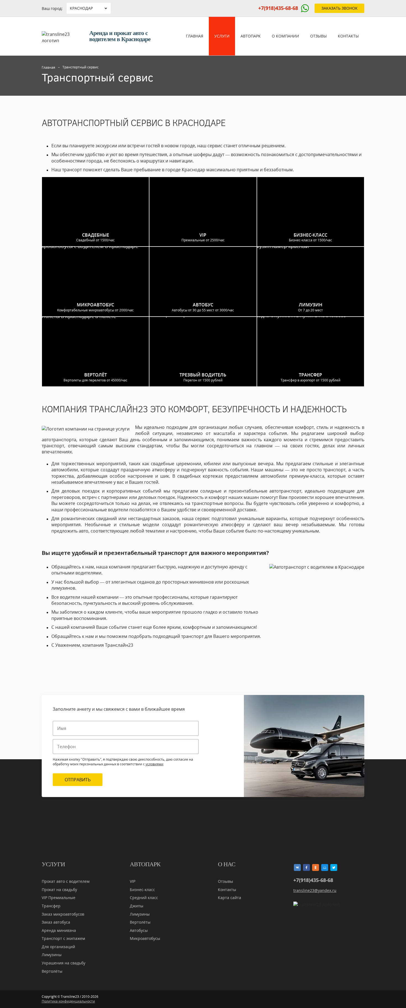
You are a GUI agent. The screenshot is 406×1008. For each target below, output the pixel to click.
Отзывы (318, 36)
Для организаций (58, 946)
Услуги (222, 36)
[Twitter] (333, 867)
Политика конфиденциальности (68, 1001)
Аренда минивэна (59, 930)
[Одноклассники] (315, 867)
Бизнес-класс (142, 889)
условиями (155, 764)
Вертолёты (52, 971)
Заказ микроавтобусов (63, 914)
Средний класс (144, 897)
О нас (226, 864)
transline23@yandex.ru (314, 890)
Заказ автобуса (56, 922)
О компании (285, 36)
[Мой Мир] (324, 867)
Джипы (136, 905)
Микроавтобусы (145, 938)
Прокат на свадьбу (59, 889)
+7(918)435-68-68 (278, 8)
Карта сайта (229, 897)
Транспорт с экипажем (63, 938)
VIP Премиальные (58, 897)
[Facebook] (306, 867)
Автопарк (251, 36)
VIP (132, 881)
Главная (194, 36)
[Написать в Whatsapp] (305, 8)
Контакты (348, 36)
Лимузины (52, 954)
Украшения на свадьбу (63, 963)
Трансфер (51, 905)
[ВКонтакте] (297, 867)
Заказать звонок (339, 8)
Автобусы (139, 930)
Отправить (78, 780)
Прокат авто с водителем (65, 881)
